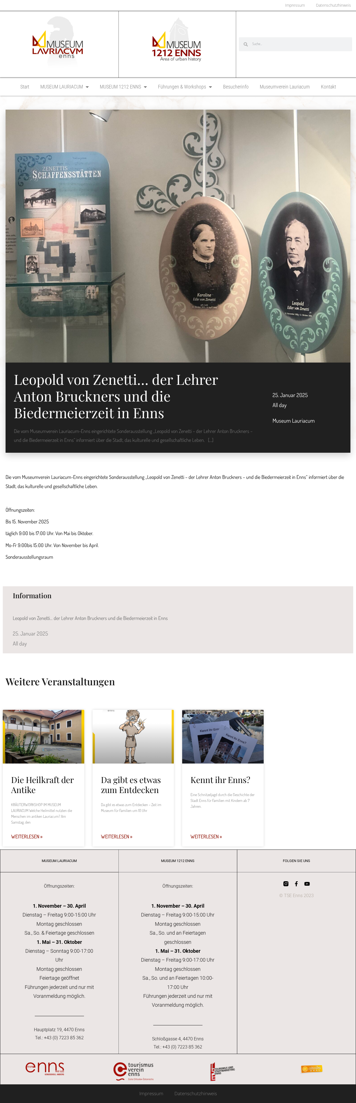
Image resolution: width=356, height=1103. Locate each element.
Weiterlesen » (27, 836)
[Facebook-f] (296, 883)
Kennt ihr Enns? (220, 779)
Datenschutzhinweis (195, 1093)
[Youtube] (307, 883)
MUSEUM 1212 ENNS (120, 87)
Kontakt (328, 87)
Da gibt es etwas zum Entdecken (131, 784)
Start (24, 87)
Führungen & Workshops (182, 87)
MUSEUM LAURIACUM (61, 87)
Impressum (151, 1093)
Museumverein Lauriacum (285, 87)
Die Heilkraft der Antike (42, 784)
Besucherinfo (236, 87)
